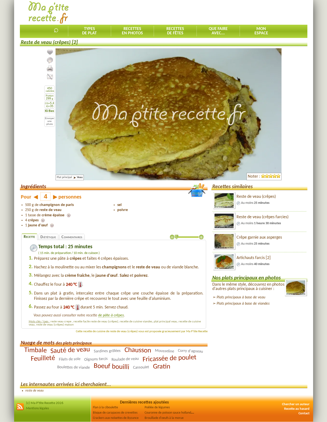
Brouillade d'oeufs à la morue (164, 418)
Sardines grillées (107, 351)
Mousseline (164, 351)
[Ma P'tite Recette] (48, 12)
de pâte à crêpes (111, 315)
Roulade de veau (125, 359)
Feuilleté (43, 358)
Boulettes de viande (73, 367)
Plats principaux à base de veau (241, 297)
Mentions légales (37, 408)
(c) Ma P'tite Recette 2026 (44, 403)
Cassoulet (141, 367)
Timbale (35, 350)
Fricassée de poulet (169, 358)
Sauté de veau (70, 350)
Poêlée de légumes (157, 407)
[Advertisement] (220, 12)
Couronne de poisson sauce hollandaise (170, 413)
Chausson (137, 350)
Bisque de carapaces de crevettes (115, 413)
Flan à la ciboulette (105, 407)
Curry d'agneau (190, 351)
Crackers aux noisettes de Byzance (116, 418)
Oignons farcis (96, 359)
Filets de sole (69, 359)
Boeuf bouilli (111, 366)
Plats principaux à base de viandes (243, 304)
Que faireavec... (218, 31)
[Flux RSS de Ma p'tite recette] (20, 409)
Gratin (161, 366)
